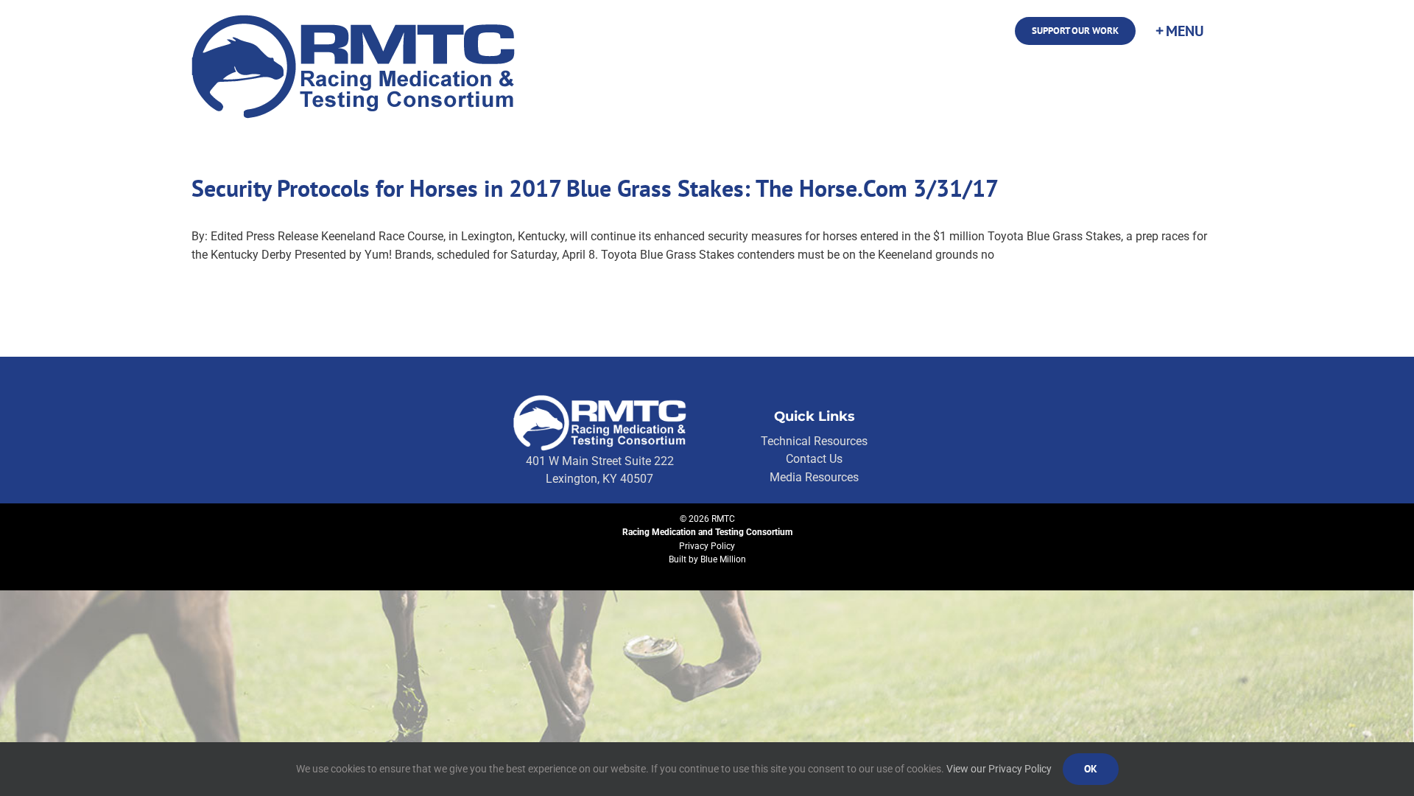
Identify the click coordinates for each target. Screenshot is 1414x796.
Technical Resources (814, 441)
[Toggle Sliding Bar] (1179, 31)
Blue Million (723, 559)
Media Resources (814, 477)
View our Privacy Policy (999, 769)
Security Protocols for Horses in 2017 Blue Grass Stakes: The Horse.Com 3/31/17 (595, 187)
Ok (1090, 768)
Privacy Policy (707, 546)
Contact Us (814, 459)
